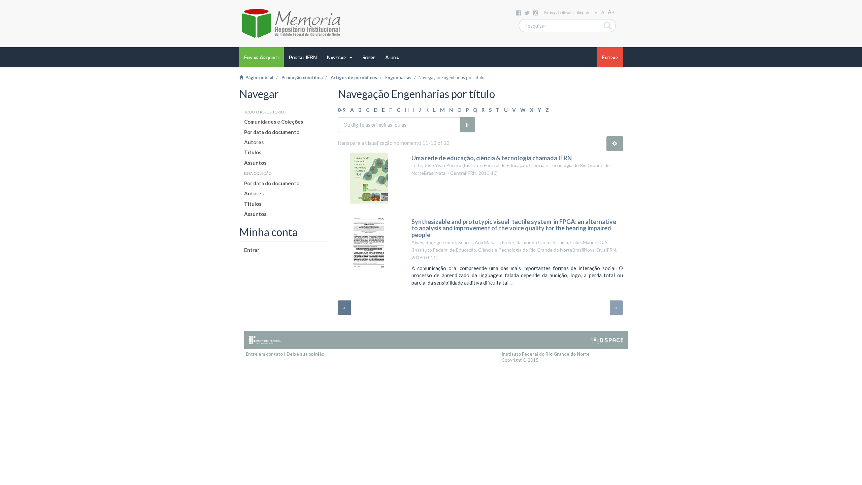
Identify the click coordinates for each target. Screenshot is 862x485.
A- (596, 12)
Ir (467, 125)
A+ (611, 12)
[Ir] (608, 25)
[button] (339, 57)
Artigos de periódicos (354, 77)
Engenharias (398, 77)
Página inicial (258, 77)
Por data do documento (271, 132)
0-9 (342, 110)
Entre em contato (264, 354)
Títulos (252, 152)
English (583, 12)
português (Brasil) (559, 12)
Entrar (251, 250)
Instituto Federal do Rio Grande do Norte (546, 354)
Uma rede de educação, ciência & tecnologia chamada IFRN (491, 158)
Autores (254, 142)
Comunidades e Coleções (273, 122)
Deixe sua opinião (305, 354)
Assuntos (255, 163)
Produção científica (302, 77)
